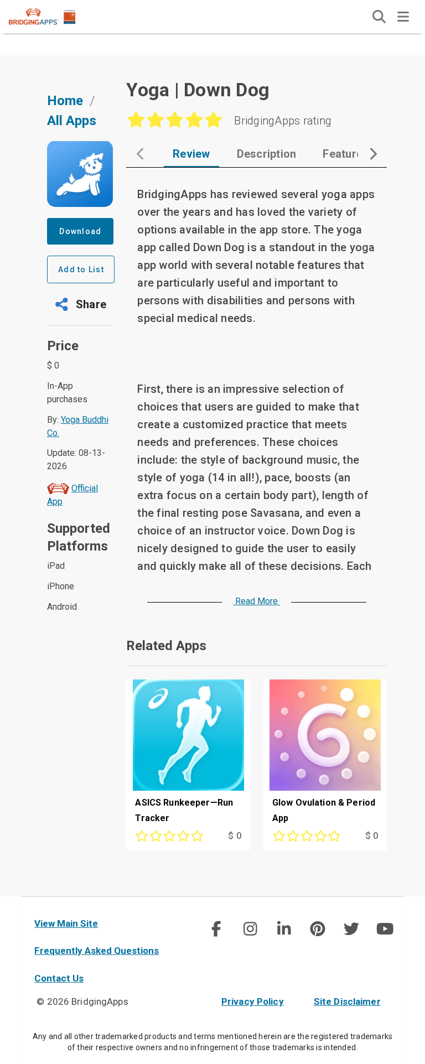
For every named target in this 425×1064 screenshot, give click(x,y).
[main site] (51, 16)
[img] (379, 16)
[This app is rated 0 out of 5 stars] (170, 836)
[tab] (191, 154)
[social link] (216, 929)
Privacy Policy (252, 1001)
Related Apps (166, 645)
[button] (80, 304)
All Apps (71, 120)
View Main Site (66, 923)
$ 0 (234, 836)
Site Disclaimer (347, 1001)
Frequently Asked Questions (96, 950)
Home (65, 100)
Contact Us (59, 978)
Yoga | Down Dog (197, 90)
